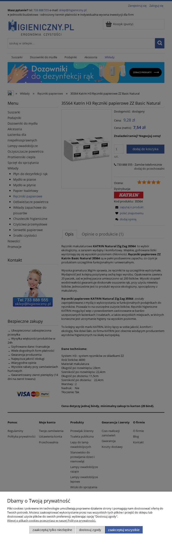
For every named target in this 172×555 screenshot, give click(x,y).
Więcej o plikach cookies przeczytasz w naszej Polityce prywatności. (51, 520)
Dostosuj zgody (90, 530)
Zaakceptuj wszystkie (124, 530)
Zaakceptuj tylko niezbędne (52, 530)
